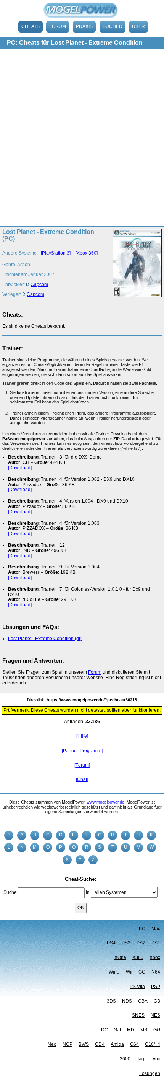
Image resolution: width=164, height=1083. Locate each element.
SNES (138, 1015)
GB (157, 1001)
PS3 (126, 943)
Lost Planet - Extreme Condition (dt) (45, 638)
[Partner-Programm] (82, 750)
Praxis (84, 26)
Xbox (155, 957)
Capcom (39, 284)
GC (141, 972)
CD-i (100, 1044)
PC (142, 928)
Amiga (117, 1044)
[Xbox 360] (87, 253)
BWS (84, 1044)
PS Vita (137, 986)
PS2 (141, 943)
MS (143, 1029)
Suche (10, 892)
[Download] (20, 467)
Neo (52, 1044)
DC (104, 1029)
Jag (140, 1059)
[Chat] (82, 779)
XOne (120, 957)
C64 (134, 1044)
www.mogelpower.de (105, 802)
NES (155, 1015)
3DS (111, 1001)
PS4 (111, 943)
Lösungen (149, 1073)
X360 (137, 957)
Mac (155, 928)
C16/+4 (152, 1044)
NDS (127, 1001)
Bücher (112, 26)
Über (138, 26)
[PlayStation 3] (56, 253)
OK (80, 907)
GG (156, 1029)
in (88, 892)
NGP (67, 1044)
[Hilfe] (82, 736)
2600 (125, 1059)
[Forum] (82, 765)
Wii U (114, 972)
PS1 (155, 943)
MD (130, 1029)
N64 (155, 972)
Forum (57, 26)
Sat (117, 1029)
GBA (143, 1001)
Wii (129, 972)
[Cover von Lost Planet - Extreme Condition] (135, 265)
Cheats (30, 26)
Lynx (155, 1059)
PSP (155, 986)
